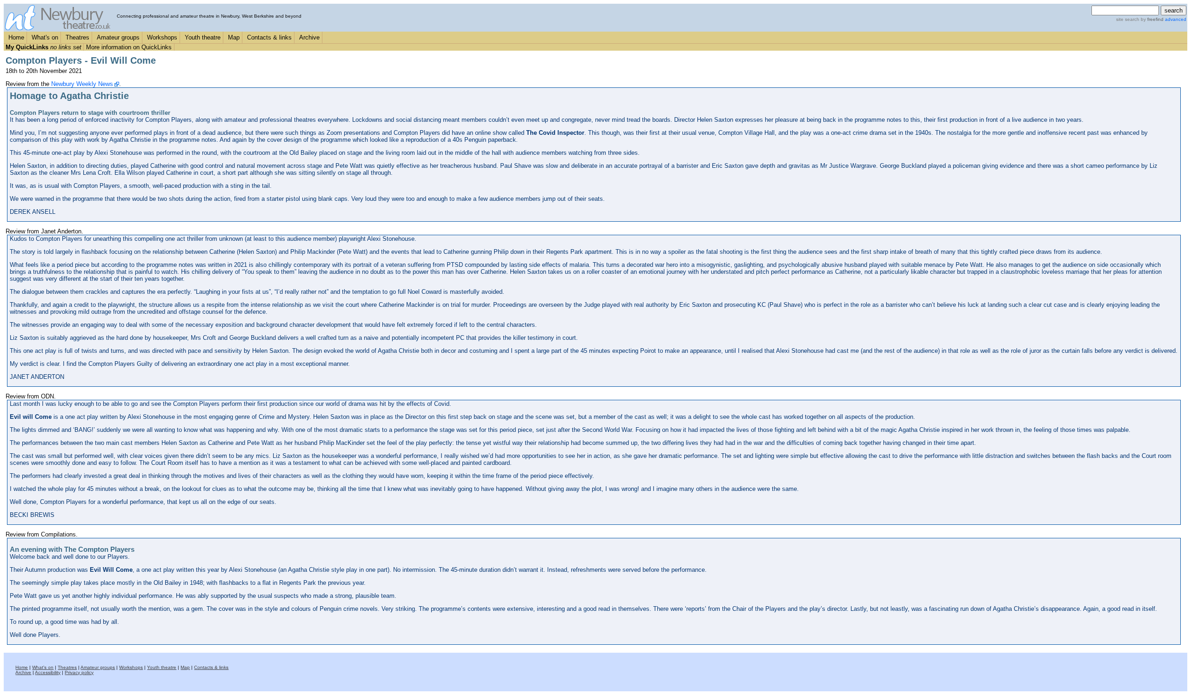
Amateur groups (118, 37)
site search (1127, 19)
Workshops (162, 37)
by (1151, 19)
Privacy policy (79, 672)
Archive (309, 37)
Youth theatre (203, 37)
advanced (1175, 19)
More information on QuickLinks (129, 47)
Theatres (77, 37)
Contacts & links (269, 37)
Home (16, 37)
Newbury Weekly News (82, 83)
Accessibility (47, 672)
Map (234, 37)
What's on (45, 37)
